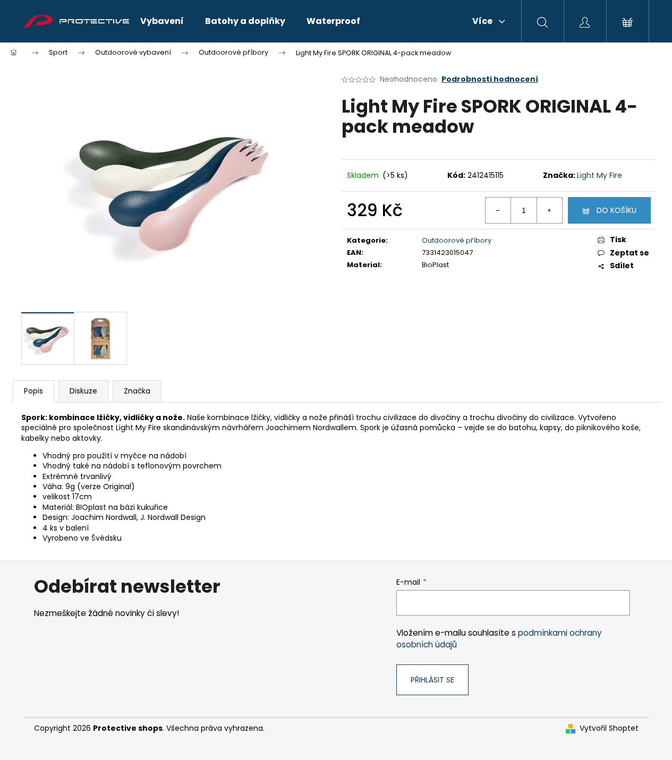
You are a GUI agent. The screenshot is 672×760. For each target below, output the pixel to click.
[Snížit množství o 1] (498, 210)
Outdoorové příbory (456, 240)
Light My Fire (599, 175)
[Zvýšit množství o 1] (549, 210)
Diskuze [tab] (83, 391)
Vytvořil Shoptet (609, 728)
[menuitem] (162, 21)
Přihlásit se (432, 679)
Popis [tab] (33, 391)
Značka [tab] (137, 391)
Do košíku (616, 210)
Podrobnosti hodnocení (489, 79)
